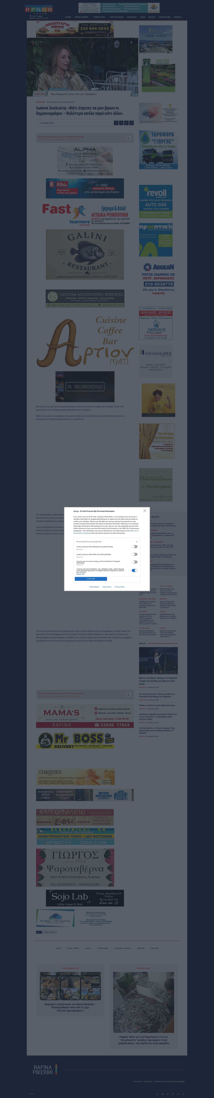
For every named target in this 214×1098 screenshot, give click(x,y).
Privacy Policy (119, 587)
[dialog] (107, 549)
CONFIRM (91, 579)
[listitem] (107, 542)
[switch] (135, 546)
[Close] (145, 511)
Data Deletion (94, 587)
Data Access (107, 587)
